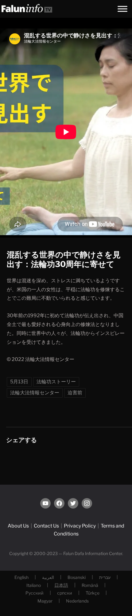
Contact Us (46, 526)
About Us (18, 526)
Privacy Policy (80, 526)
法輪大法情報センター (34, 393)
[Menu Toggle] (122, 9)
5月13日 (19, 382)
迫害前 (75, 393)
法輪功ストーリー (56, 382)
